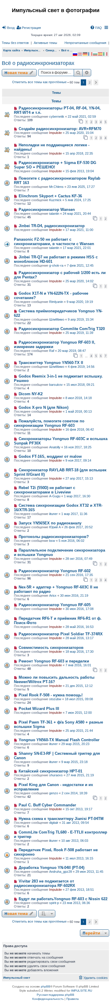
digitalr (53, 822)
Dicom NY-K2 (31, 394)
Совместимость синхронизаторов (51, 647)
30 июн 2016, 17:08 (79, 609)
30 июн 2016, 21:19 (74, 595)
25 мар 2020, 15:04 (79, 132)
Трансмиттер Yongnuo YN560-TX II (51, 362)
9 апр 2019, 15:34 (81, 319)
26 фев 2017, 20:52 (78, 527)
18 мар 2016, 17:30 (79, 651)
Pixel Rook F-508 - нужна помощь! (51, 695)
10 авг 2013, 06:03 (74, 840)
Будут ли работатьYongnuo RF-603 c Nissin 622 (63, 899)
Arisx (53, 595)
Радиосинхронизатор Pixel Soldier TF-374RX (61, 634)
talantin (54, 213)
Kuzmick (55, 200)
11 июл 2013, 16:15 (79, 858)
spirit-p (54, 903)
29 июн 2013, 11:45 (89, 871)
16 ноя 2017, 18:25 (77, 447)
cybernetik (56, 116)
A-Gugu (54, 496)
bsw (52, 540)
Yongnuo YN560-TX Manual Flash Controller (59, 740)
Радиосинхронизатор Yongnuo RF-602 (55, 571)
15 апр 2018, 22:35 (79, 153)
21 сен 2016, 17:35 (79, 575)
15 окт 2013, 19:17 (78, 809)
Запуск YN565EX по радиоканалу (50, 523)
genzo (53, 793)
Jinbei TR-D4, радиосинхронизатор (52, 226)
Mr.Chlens (56, 186)
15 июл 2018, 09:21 (80, 384)
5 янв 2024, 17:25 (78, 200)
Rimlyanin (56, 302)
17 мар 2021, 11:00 (79, 230)
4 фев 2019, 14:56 (81, 366)
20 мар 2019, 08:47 (72, 350)
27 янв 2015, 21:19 (80, 775)
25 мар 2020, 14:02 (79, 281)
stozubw (55, 699)
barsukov (56, 384)
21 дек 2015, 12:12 (79, 686)
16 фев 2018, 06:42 (79, 429)
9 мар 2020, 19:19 (80, 302)
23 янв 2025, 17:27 (81, 186)
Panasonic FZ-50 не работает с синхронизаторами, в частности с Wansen (54, 241)
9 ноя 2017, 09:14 (78, 460)
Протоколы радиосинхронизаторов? (54, 536)
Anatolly (54, 447)
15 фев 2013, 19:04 (79, 171)
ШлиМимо (56, 319)
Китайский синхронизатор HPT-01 (50, 771)
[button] (96, 82)
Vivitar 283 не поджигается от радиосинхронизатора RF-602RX (44, 883)
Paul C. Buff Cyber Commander (47, 805)
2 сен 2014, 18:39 (74, 793)
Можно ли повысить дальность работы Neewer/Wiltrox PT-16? (54, 679)
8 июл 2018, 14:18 (78, 398)
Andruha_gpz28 (60, 871)
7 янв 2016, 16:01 (78, 665)
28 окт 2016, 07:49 (78, 558)
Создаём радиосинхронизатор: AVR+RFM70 (60, 129)
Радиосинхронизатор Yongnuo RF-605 (55, 605)
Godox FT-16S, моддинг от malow (50, 456)
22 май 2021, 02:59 (82, 116)
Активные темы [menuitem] (45, 43)
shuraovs (56, 775)
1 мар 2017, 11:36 (74, 514)
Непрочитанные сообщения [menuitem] (85, 43)
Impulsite (55, 132)
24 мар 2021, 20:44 (77, 213)
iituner (53, 514)
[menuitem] (8, 27)
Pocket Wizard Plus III (39, 708)
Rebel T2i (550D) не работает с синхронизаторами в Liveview (44, 489)
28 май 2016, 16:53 (79, 627)
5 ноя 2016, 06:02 (71, 540)
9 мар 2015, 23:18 (74, 762)
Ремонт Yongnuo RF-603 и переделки (54, 661)
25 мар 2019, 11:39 (79, 332)
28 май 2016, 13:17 (79, 638)
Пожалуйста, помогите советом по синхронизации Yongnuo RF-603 (49, 423)
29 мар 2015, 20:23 (75, 744)
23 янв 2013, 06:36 (76, 903)
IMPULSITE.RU (81, 990)
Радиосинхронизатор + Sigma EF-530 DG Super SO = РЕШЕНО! (55, 164)
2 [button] (90, 82)
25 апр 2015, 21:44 (79, 730)
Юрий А (55, 527)
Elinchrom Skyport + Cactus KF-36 (50, 196)
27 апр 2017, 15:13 (79, 478)
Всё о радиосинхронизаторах (38, 63)
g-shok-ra (56, 265)
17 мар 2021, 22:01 (77, 248)
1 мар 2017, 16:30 (77, 496)
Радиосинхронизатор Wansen (47, 209)
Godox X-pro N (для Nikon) (43, 407)
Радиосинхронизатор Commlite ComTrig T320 (62, 329)
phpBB (45, 986)
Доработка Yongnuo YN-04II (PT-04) (51, 867)
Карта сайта (11, 50)
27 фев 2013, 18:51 (79, 889)
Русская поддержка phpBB (55, 994)
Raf (51, 350)
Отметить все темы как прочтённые (39, 82)
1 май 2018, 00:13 (78, 411)
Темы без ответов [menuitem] (15, 43)
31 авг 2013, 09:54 (75, 822)
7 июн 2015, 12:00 (78, 712)
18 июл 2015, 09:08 (79, 699)
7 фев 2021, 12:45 (80, 265)
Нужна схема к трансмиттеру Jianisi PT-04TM (61, 818)
